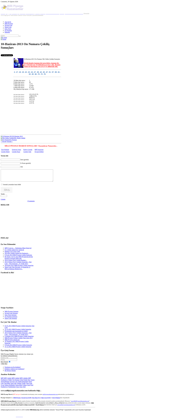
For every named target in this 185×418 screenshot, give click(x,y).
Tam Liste (13, 383)
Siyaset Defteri (39, 152)
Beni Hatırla (4, 362)
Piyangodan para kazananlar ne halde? (16, 331)
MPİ (2, 378)
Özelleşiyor (4, 387)
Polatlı (25, 380)
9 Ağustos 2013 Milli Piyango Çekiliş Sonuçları (19, 336)
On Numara (15, 380)
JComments (31, 201)
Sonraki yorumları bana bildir (12, 184)
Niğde (10, 380)
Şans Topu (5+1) (36, 397)
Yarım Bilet (18, 385)
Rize (29, 380)
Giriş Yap (4, 363)
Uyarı (2, 385)
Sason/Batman (5, 381)
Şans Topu (19, 387)
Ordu (21, 380)
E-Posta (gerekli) (26, 163)
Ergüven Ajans (16, 149)
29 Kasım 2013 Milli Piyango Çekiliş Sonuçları (19, 265)
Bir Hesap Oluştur (10, 370)
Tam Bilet (7, 383)
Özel (31, 385)
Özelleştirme (12, 387)
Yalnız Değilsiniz (10, 385)
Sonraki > (10, 141)
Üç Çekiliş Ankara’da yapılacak (14, 250)
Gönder (3, 199)
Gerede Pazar (16, 152)
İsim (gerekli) (25, 159)
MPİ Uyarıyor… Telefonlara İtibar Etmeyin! (18, 248)
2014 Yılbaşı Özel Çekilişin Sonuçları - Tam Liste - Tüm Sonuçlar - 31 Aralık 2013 (18, 262)
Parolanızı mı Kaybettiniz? (13, 367)
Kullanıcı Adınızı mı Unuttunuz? (14, 369)
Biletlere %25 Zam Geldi (12, 251)
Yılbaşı (24, 385)
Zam (28, 385)
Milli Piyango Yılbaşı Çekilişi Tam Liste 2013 (18, 338)
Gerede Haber (5, 152)
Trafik (24, 383)
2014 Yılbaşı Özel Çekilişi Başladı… (16, 260)
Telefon (19, 383)
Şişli (24, 387)
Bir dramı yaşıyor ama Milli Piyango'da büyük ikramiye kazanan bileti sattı (19, 257)
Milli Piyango (17, 397)
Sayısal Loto (14, 381)
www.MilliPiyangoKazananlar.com (80, 401)
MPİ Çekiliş (7, 378)
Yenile (3, 194)
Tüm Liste (29, 383)
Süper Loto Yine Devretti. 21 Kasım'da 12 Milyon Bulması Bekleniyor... (17, 268)
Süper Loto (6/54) (46, 397)
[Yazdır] (3, 39)
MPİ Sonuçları (39, 149)
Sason (32, 380)
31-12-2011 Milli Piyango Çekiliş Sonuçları (18, 329)
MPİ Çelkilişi (24, 378)
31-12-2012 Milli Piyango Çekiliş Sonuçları (18, 346)
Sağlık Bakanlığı (23, 381)
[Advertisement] (31, 52)
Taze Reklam (5, 149)
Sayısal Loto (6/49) (26, 397)
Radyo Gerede (27, 149)
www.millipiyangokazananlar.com (66, 404)
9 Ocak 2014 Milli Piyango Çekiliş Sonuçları (18, 255)
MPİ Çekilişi (15, 378)
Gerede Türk (27, 152)
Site (22, 167)
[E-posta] (4, 37)
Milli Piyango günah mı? (12, 340)
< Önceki (3, 141)
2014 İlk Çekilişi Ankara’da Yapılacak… (17, 253)
